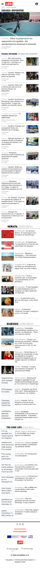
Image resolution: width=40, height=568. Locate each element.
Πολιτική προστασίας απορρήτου (24, 560)
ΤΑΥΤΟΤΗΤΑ (20, 529)
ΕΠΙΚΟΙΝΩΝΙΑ (20, 532)
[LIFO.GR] (8, 4)
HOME (3, 7)
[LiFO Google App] (13, 549)
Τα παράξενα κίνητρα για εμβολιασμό (11, 115)
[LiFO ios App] (27, 549)
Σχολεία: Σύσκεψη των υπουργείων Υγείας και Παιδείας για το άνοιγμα (13, 128)
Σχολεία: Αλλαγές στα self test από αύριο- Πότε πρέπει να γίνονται (12, 74)
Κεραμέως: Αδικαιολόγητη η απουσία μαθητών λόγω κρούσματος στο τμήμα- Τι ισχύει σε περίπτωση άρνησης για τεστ (11, 185)
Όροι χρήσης (9, 560)
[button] (2, 4)
